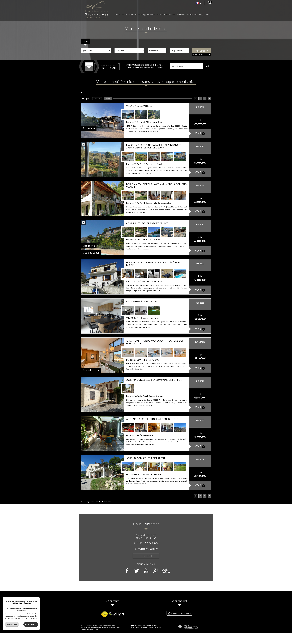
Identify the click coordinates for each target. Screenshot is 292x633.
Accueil (118, 14)
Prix (96, 98)
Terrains (159, 14)
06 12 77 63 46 (146, 543)
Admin (113, 627)
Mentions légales (93, 627)
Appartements (149, 14)
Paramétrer (12, 624)
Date (108, 98)
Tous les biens (128, 14)
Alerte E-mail (192, 14)
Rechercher (202, 50)
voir (198, 133)
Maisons (138, 14)
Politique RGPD (93, 629)
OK (207, 66)
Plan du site (84, 627)
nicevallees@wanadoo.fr (146, 548)
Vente (85, 41)
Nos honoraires (103, 627)
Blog (200, 14)
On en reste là (29, 600)
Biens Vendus (169, 14)
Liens (109, 627)
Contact (207, 14)
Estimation (181, 14)
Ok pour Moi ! (30, 624)
